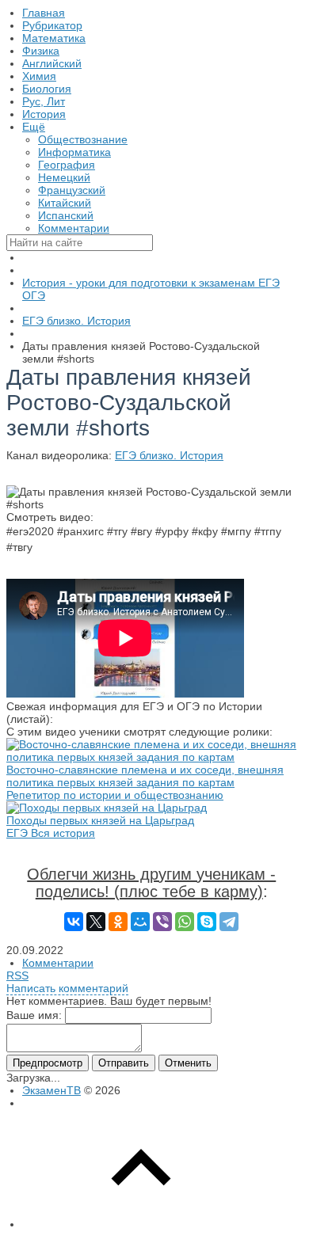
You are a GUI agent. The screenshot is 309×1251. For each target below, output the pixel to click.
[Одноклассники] (118, 921)
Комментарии (57, 962)
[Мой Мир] (140, 921)
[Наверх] (141, 1224)
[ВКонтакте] (73, 921)
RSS (17, 975)
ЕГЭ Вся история (50, 833)
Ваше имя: (34, 1015)
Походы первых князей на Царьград (100, 820)
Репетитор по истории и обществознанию (114, 795)
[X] (95, 921)
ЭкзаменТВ (51, 1090)
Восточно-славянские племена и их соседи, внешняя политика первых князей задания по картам (145, 776)
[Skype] (206, 921)
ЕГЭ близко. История (169, 455)
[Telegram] (228, 921)
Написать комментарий (67, 988)
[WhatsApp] (184, 921)
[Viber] (162, 921)
